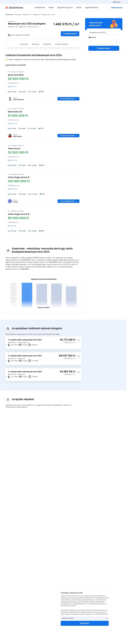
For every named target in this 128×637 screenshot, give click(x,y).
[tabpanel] (44, 151)
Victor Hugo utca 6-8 (18, 177)
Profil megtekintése (67, 99)
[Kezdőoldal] (14, 8)
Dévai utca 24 (15, 111)
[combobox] (103, 32)
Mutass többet (44, 307)
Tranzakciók (24, 44)
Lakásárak (17, 14)
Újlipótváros (36, 14)
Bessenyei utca (46, 14)
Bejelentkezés (116, 8)
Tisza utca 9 (14, 148)
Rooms (93, 37)
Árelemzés (35, 44)
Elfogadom (84, 623)
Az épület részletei (61, 44)
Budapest (25, 14)
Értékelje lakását (70, 34)
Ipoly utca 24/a (16, 74)
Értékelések (47, 44)
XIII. (31, 14)
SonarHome (9, 14)
